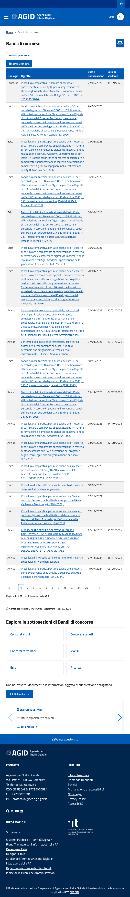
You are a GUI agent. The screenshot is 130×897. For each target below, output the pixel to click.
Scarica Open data (20, 63)
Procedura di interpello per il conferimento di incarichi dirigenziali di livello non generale (52, 559)
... (72, 588)
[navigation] (6, 17)
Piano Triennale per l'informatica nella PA (32, 844)
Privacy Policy (77, 799)
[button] (120, 717)
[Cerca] (120, 16)
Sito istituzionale (78, 775)
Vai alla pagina (25, 727)
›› (99, 588)
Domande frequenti (80, 780)
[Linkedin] (21, 811)
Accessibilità (75, 803)
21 (78, 588)
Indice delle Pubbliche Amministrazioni (30, 873)
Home (9, 32)
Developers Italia (16, 849)
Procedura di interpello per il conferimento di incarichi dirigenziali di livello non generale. (52, 487)
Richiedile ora (21, 694)
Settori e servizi (31, 710)
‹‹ (9, 588)
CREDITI (74, 892)
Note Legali (75, 794)
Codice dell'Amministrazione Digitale (29, 858)
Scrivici (72, 784)
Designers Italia (16, 854)
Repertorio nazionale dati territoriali (28, 868)
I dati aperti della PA (18, 863)
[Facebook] (7, 811)
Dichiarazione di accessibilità (86, 789)
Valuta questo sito (66, 739)
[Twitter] (12, 811)
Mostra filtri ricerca (20, 55)
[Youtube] (17, 811)
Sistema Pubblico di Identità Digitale (29, 839)
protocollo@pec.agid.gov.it (30, 799)
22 (86, 588)
